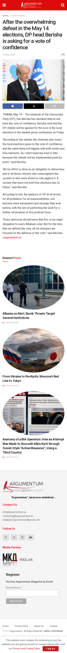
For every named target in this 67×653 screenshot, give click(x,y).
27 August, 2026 (11, 323)
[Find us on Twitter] (22, 537)
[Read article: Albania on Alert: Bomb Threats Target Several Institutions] (33, 287)
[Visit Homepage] (31, 5)
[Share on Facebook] (13, 106)
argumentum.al (12, 237)
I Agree (50, 648)
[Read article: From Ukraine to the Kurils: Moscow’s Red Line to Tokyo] (33, 350)
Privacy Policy (21, 626)
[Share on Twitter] (34, 106)
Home (5, 15)
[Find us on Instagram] (14, 537)
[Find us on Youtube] (30, 537)
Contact (54, 626)
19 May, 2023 (9, 54)
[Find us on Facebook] (6, 537)
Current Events (18, 15)
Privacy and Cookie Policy (26, 648)
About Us (39, 626)
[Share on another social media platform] (54, 106)
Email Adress (14, 587)
